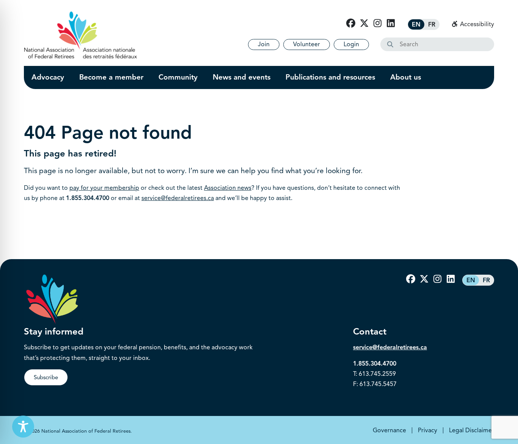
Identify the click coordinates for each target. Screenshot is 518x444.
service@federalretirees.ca (177, 198)
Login (351, 44)
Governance (389, 430)
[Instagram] (377, 23)
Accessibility (476, 24)
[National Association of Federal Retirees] (80, 34)
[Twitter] (364, 23)
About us (405, 77)
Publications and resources (330, 77)
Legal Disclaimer (471, 430)
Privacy (427, 430)
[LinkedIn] (390, 23)
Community (178, 77)
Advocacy (47, 77)
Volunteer (306, 44)
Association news (227, 188)
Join (264, 44)
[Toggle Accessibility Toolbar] (23, 426)
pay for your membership (104, 188)
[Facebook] (350, 23)
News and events (241, 77)
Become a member (111, 77)
